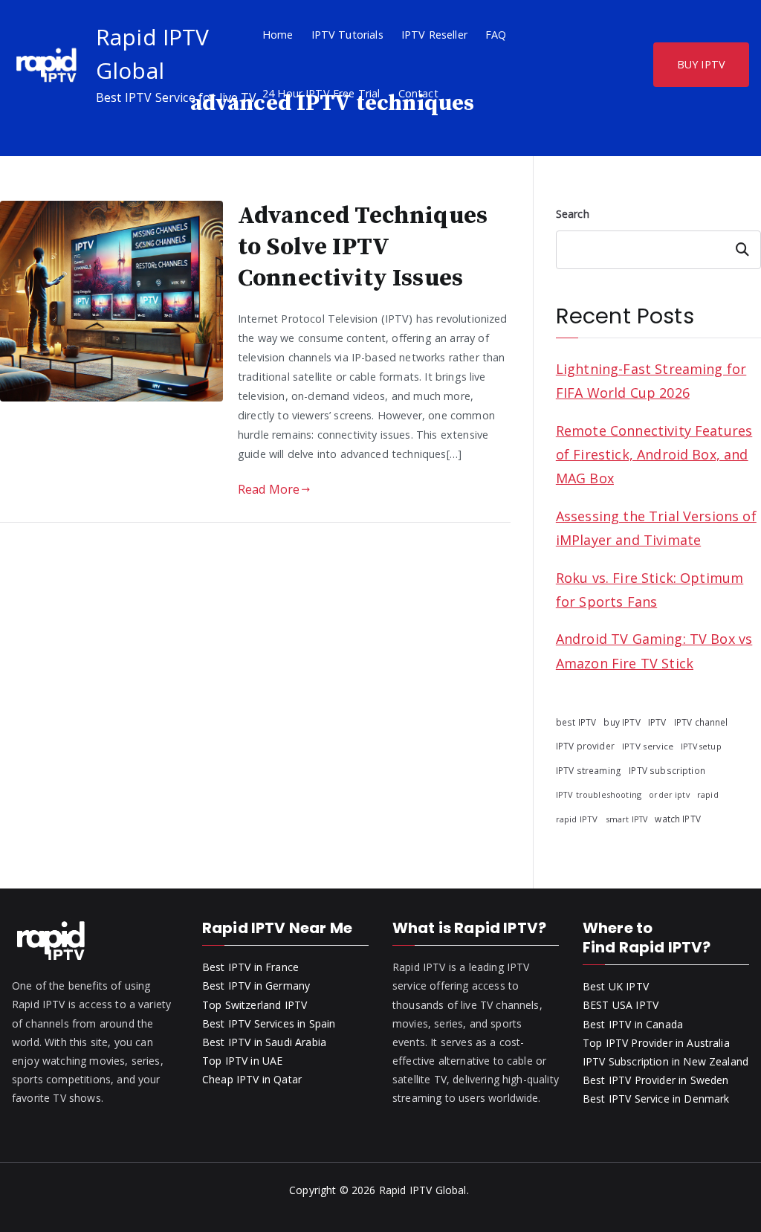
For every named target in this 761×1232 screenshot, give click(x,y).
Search (572, 214)
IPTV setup (701, 746)
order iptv (669, 795)
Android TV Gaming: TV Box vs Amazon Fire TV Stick (654, 650)
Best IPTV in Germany (256, 985)
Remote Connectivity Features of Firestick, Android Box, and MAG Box (654, 455)
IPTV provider (585, 746)
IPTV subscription (667, 770)
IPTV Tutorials (347, 35)
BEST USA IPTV (620, 1005)
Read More (268, 489)
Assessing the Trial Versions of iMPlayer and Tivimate (656, 528)
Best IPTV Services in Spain (268, 1023)
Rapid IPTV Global (423, 1190)
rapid (708, 794)
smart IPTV (627, 819)
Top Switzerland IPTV (254, 1005)
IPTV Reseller (434, 35)
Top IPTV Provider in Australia (656, 1043)
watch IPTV (678, 819)
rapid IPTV (577, 819)
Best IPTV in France (250, 967)
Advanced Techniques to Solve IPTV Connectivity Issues (363, 247)
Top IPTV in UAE (242, 1061)
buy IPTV (621, 722)
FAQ (495, 35)
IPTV (657, 722)
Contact (418, 93)
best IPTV (576, 722)
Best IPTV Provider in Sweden (655, 1080)
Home (278, 35)
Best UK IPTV (616, 986)
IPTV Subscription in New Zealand (665, 1061)
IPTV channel (701, 722)
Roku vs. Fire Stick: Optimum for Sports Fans (649, 589)
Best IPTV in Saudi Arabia (264, 1042)
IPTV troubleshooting (598, 794)
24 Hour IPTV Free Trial (321, 93)
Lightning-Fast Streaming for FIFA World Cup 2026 (651, 380)
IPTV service (647, 746)
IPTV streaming (588, 770)
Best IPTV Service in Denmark (656, 1098)
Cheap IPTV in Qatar (252, 1079)
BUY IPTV (701, 64)
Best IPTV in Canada (633, 1024)
